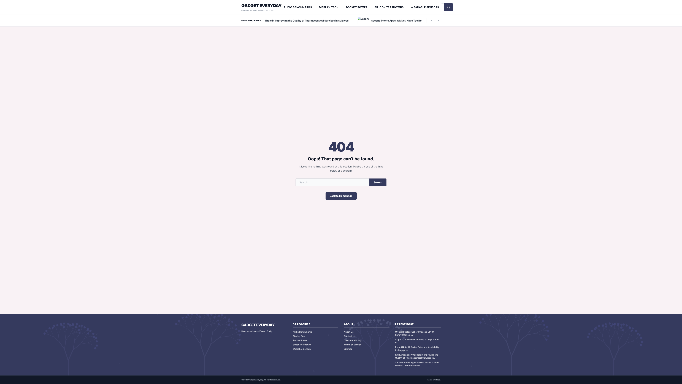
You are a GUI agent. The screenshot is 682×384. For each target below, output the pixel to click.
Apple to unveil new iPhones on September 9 (417, 341)
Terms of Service (352, 344)
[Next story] (438, 20)
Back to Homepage (341, 195)
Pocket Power (356, 7)
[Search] (448, 7)
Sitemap (348, 349)
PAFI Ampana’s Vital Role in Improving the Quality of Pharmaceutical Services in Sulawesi (416, 356)
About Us (349, 331)
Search (378, 182)
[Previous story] (431, 20)
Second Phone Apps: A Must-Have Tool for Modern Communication (417, 364)
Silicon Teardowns (389, 7)
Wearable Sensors (425, 7)
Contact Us (350, 336)
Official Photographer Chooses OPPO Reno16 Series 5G (414, 333)
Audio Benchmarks (298, 7)
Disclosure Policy (353, 340)
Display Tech (328, 7)
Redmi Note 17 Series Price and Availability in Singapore (417, 348)
